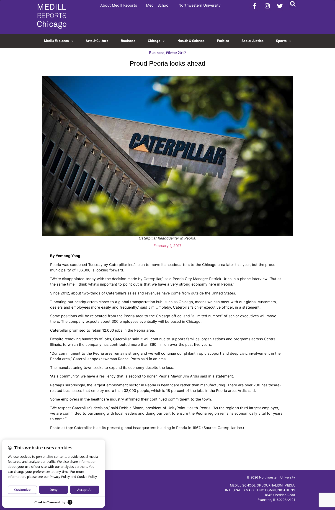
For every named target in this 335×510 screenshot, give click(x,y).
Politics (223, 41)
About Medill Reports (118, 5)
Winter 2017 (176, 53)
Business (128, 41)
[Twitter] (280, 5)
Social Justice (252, 41)
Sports (281, 41)
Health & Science (191, 41)
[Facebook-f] (254, 5)
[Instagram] (267, 5)
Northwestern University (199, 5)
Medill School (157, 5)
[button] (292, 4)
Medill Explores (56, 41)
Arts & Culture (97, 41)
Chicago (154, 41)
